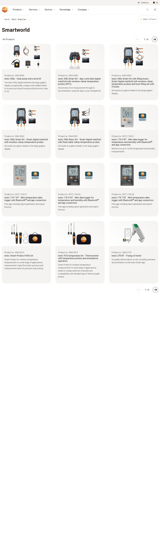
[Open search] (147, 10)
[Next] (154, 39)
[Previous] (137, 39)
